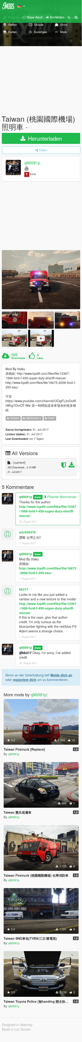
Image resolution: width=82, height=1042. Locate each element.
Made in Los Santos (16, 1029)
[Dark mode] (69, 17)
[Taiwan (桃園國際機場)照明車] (41, 279)
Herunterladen (44, 138)
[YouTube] (26, 168)
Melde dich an (61, 675)
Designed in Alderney (17, 1024)
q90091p (32, 163)
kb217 (23, 589)
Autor (38, 497)
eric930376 (27, 532)
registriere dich (24, 679)
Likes (40, 358)
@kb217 (25, 652)
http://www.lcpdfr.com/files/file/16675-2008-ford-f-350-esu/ (47, 570)
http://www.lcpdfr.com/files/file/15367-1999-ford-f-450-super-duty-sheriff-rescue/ (47, 511)
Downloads (18, 358)
